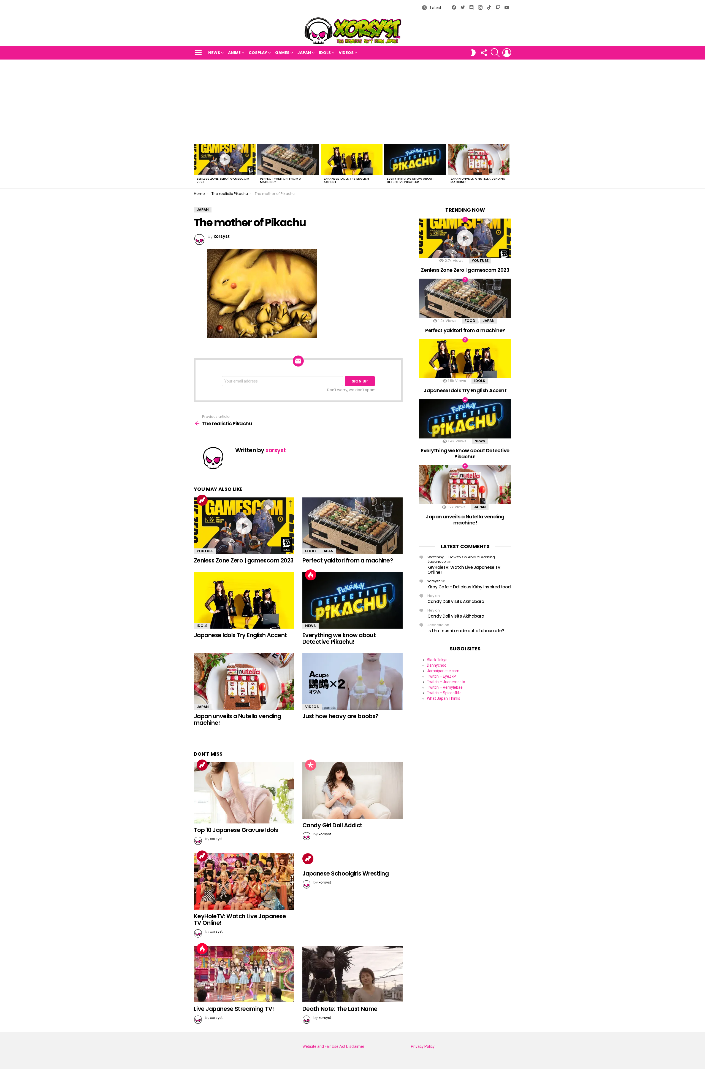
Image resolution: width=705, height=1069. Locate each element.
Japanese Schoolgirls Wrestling (345, 873)
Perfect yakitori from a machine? (280, 180)
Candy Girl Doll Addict (332, 825)
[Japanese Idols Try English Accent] (352, 159)
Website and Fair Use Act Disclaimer (333, 1046)
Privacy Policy (423, 1046)
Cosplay (258, 52)
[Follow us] (483, 53)
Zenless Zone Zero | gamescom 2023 (223, 180)
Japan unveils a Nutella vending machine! (478, 180)
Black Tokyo (437, 660)
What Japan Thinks (443, 698)
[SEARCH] (495, 53)
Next (508, 165)
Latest (435, 8)
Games (282, 52)
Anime (234, 52)
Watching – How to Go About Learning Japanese (461, 559)
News (214, 52)
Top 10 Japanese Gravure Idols (236, 830)
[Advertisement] (352, 100)
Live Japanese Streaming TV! (234, 1009)
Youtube (205, 551)
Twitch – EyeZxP (441, 676)
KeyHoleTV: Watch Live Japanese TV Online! (240, 919)
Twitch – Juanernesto (446, 682)
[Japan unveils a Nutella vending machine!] (478, 159)
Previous (196, 165)
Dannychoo (436, 665)
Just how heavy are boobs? (340, 716)
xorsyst (433, 581)
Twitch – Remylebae (445, 687)
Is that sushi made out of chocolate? (465, 631)
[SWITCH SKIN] (473, 52)
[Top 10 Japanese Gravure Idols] (244, 792)
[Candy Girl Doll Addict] (352, 790)
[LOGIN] (506, 53)
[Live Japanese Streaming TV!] (244, 974)
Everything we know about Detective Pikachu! (410, 180)
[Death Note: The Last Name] (352, 974)
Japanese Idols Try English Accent (346, 180)
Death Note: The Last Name (340, 1009)
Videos (346, 52)
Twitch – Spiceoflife (444, 693)
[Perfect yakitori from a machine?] (288, 159)
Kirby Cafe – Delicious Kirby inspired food (469, 587)
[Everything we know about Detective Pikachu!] (415, 159)
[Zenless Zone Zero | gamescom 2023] (225, 159)
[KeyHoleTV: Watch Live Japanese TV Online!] (244, 881)
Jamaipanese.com (443, 671)
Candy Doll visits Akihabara (455, 601)
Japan (304, 52)
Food (310, 551)
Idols (325, 52)
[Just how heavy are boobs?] (352, 681)
